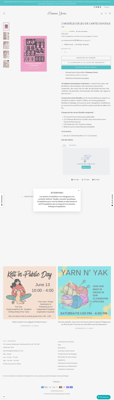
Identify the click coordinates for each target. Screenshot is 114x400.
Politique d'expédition (56, 207)
